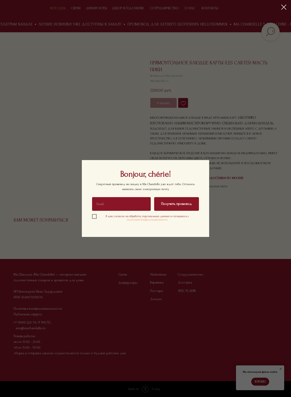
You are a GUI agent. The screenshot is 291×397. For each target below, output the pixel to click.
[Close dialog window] (284, 7)
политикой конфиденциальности (147, 219)
